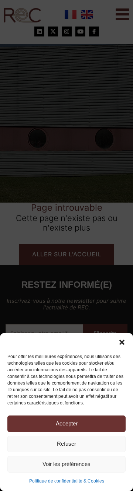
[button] (122, 342)
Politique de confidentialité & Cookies (66, 481)
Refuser (66, 444)
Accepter (67, 423)
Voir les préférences (66, 464)
